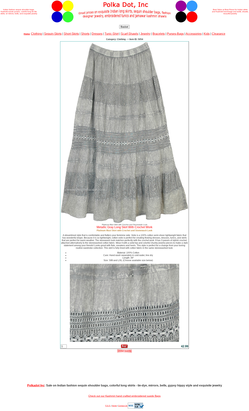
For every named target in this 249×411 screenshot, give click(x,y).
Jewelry (145, 33)
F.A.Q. (108, 406)
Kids (207, 33)
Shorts (85, 33)
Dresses (97, 33)
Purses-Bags (175, 33)
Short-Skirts (71, 33)
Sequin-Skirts (53, 33)
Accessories (194, 33)
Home (114, 406)
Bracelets (159, 33)
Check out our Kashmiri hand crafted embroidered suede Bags (124, 395)
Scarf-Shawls (129, 33)
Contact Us (122, 406)
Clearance (218, 33)
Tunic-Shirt (112, 33)
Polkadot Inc (35, 385)
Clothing (36, 33)
